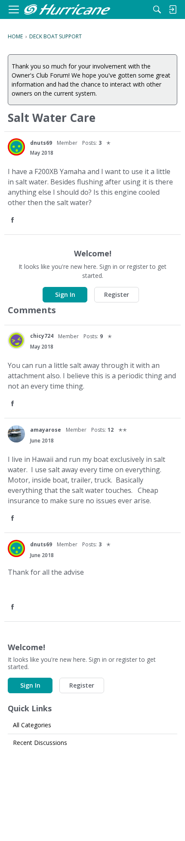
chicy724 (41, 336)
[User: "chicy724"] (16, 340)
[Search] (157, 9)
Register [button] (116, 294)
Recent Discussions (40, 742)
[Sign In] (172, 9)
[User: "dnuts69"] (16, 147)
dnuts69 (41, 142)
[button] (13, 220)
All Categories (32, 725)
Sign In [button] (65, 294)
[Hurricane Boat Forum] (67, 10)
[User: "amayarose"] (16, 433)
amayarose (45, 429)
